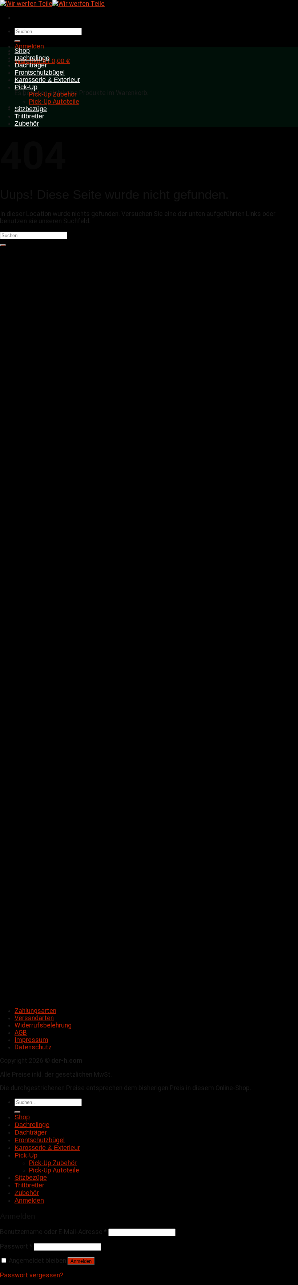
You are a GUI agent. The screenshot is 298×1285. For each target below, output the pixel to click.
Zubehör (27, 123)
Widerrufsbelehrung (43, 1025)
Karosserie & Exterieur (47, 79)
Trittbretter (29, 116)
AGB (21, 1032)
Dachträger (31, 65)
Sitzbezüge (31, 109)
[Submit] (17, 41)
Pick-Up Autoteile (54, 101)
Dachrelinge (32, 58)
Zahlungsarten (35, 1010)
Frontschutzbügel (40, 72)
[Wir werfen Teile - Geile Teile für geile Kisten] (52, 3)
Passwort (16, 1246)
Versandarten (34, 1018)
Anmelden (81, 1261)
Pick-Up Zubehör (53, 94)
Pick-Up (26, 87)
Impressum (31, 1040)
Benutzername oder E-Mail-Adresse (53, 1231)
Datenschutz (33, 1047)
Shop (22, 50)
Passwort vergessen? (31, 1275)
